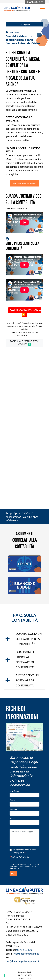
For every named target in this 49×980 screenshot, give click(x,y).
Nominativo (15, 791)
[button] (24, 639)
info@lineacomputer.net (26, 953)
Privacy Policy (23, 866)
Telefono (14, 800)
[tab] (24, 639)
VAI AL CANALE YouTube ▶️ (25, 312)
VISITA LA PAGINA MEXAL (24, 183)
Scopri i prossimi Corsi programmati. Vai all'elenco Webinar (22, 517)
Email (12, 818)
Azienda (14, 809)
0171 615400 (24, 949)
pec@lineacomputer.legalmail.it (22, 961)
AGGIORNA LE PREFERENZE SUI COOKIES (24, 342)
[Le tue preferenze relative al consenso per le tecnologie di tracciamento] (4, 975)
